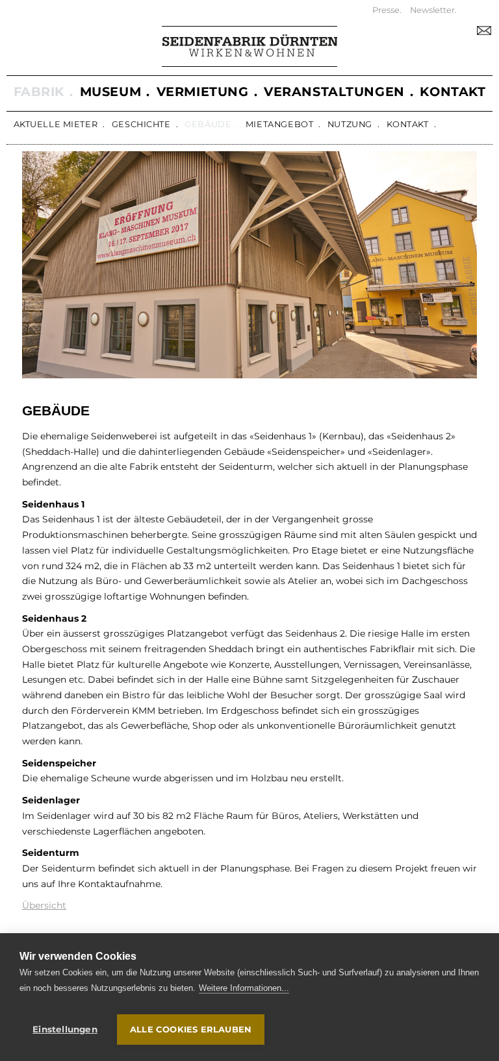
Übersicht (44, 905)
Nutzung (349, 124)
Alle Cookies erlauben (190, 1029)
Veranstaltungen (334, 91)
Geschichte (141, 124)
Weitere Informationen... (244, 988)
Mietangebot (279, 124)
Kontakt (408, 124)
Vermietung (203, 91)
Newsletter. (433, 10)
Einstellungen (64, 1029)
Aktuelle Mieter (56, 124)
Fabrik (39, 91)
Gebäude (208, 124)
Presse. (387, 10)
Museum (110, 91)
